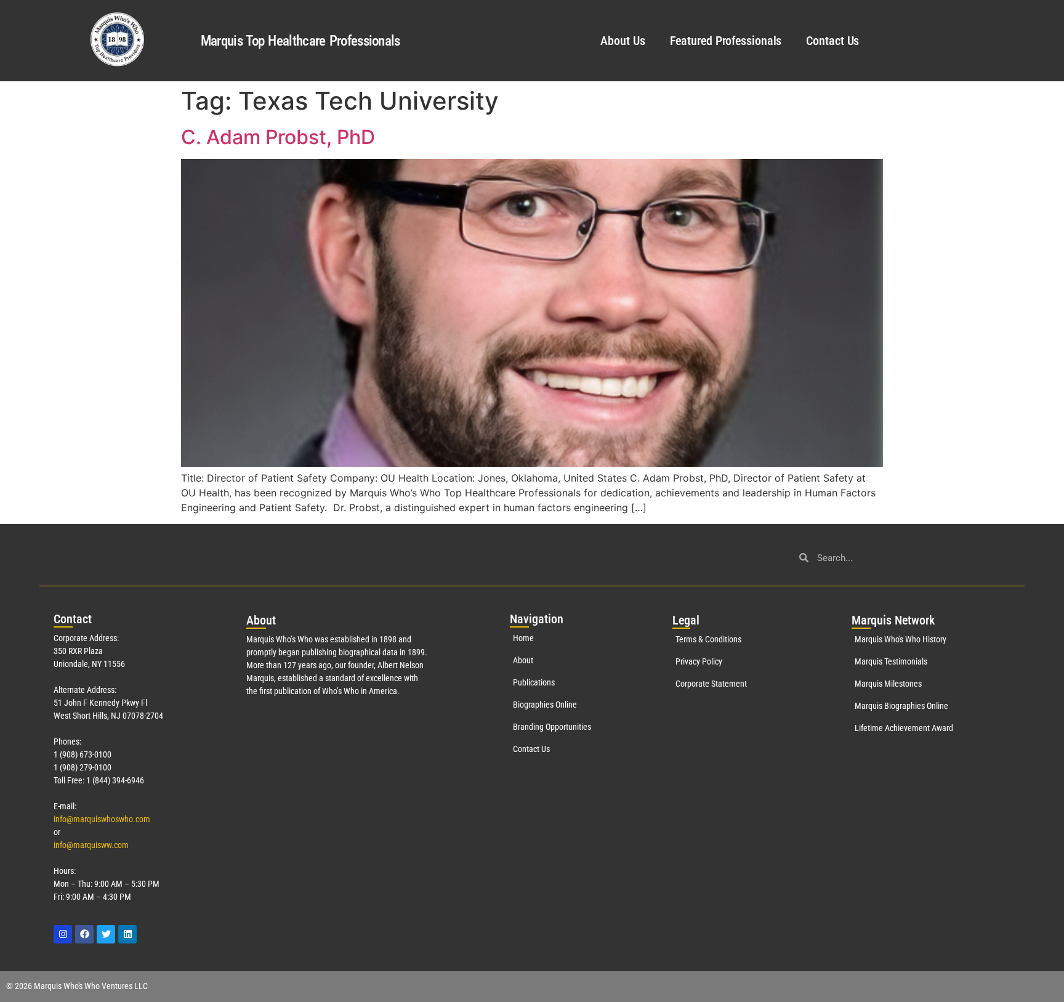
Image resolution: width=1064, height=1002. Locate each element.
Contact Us (832, 40)
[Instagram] (63, 934)
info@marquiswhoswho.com (102, 819)
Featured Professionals (726, 40)
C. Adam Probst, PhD (278, 137)
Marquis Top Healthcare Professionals (300, 41)
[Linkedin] (127, 934)
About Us (622, 40)
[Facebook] (84, 934)
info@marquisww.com (91, 845)
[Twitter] (106, 934)
